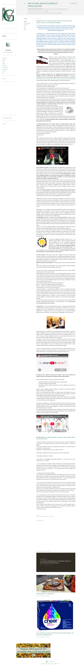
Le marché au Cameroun (45, 594)
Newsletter (59, 13)
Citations (40, 13)
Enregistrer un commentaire (45, 595)
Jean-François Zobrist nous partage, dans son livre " (54, 78)
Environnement (5, 67)
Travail (25, 29)
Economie (26, 24)
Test (24, 27)
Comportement (27, 23)
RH (24, 26)
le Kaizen (71, 239)
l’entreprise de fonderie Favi (68, 58)
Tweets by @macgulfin (7, 118)
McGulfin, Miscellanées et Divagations (47, 663)
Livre (3, 72)
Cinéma (3, 70)
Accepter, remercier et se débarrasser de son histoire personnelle (55, 562)
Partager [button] (25, 18)
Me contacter (52, 13)
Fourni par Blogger (51, 661)
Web (3, 61)
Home (29, 13)
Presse (3, 63)
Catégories (45, 13)
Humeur (4, 59)
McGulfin (8, 50)
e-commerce (5, 69)
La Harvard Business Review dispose (49, 339)
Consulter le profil (8, 52)
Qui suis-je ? (34, 13)
